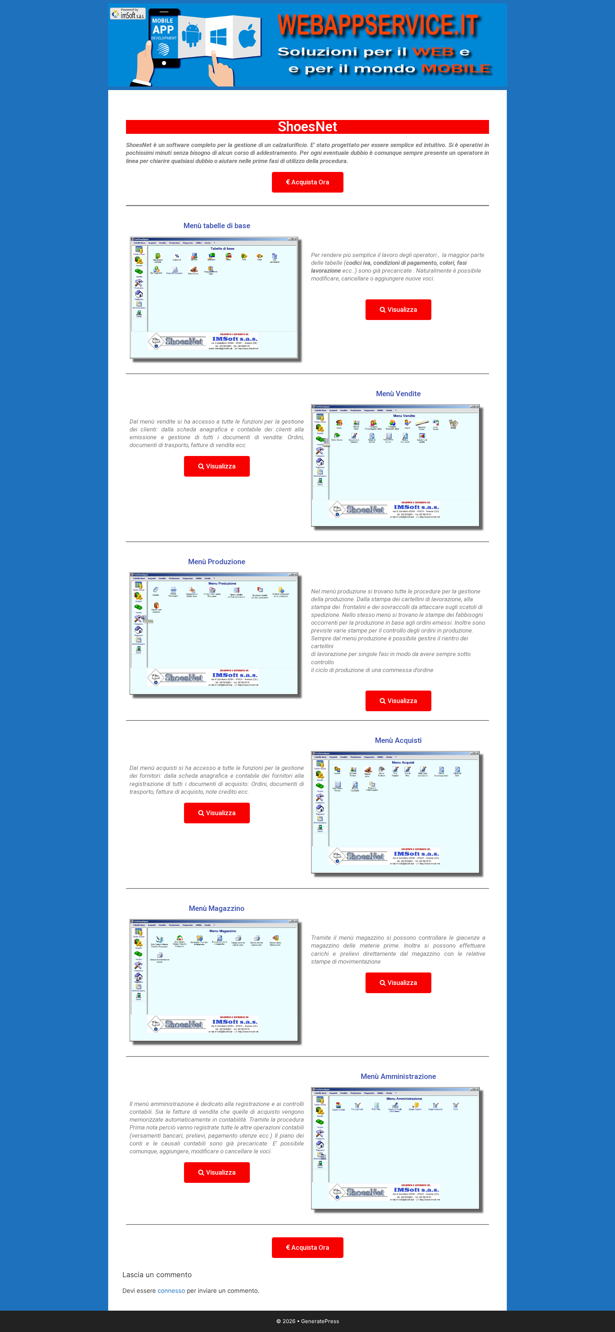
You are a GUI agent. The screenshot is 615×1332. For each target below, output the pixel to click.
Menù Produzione (216, 561)
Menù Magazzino (217, 908)
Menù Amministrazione (398, 1076)
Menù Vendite (398, 393)
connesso (171, 1290)
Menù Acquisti (398, 740)
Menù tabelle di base (217, 225)
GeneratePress (320, 1321)
